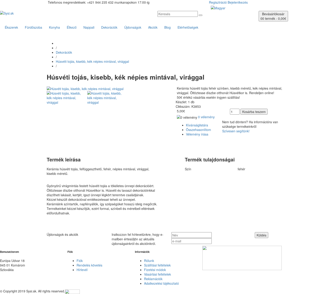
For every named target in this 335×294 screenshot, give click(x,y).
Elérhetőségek (188, 27)
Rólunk (149, 260)
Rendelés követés (89, 265)
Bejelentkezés (238, 2)
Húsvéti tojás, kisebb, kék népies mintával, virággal (92, 61)
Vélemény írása (197, 134)
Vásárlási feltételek (157, 274)
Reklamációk (153, 278)
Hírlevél (82, 269)
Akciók (152, 27)
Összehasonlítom (198, 129)
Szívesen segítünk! (236, 131)
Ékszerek (11, 27)
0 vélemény (206, 117)
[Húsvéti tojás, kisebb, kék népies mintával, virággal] (85, 88)
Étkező (72, 27)
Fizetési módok (155, 269)
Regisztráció (218, 2)
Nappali (88, 27)
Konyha (54, 27)
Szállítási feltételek (157, 265)
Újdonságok (132, 27)
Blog (167, 27)
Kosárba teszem (254, 111)
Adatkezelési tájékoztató (161, 283)
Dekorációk (109, 27)
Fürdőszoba (33, 27)
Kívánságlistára (197, 125)
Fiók (80, 260)
